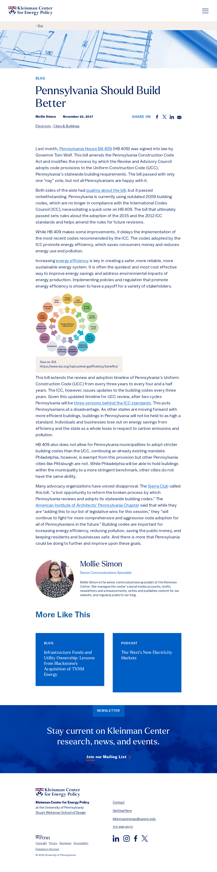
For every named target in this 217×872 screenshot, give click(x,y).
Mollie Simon (101, 564)
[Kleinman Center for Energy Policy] (30, 10)
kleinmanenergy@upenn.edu (134, 819)
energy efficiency (72, 261)
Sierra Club (158, 486)
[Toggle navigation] (205, 11)
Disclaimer (65, 843)
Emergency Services (47, 849)
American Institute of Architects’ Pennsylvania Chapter (87, 505)
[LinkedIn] (116, 838)
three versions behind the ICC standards (112, 403)
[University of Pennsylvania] (43, 837)
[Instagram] (126, 838)
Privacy (53, 843)
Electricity (43, 126)
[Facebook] (135, 838)
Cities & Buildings (66, 126)
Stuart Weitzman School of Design (61, 813)
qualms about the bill (106, 191)
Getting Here (122, 811)
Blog (40, 26)
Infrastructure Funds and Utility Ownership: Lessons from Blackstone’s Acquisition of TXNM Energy (69, 664)
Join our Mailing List (106, 757)
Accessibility (81, 843)
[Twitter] (145, 838)
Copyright (41, 843)
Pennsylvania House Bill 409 (85, 149)
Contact (119, 802)
